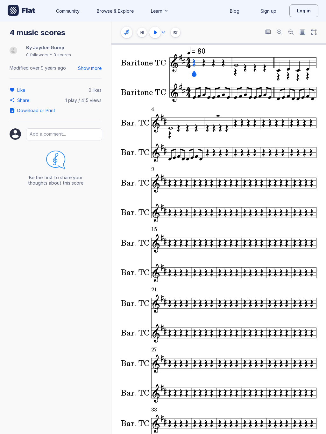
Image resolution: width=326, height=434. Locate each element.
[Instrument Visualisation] (175, 32)
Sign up (268, 11)
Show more (90, 68)
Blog (234, 11)
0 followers (37, 54)
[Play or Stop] (155, 32)
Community (68, 11)
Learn (156, 11)
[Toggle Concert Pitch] (268, 32)
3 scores (62, 54)
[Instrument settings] (126, 32)
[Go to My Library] (21, 11)
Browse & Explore (115, 11)
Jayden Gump (48, 47)
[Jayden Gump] (13, 51)
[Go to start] (142, 32)
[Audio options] (163, 32)
